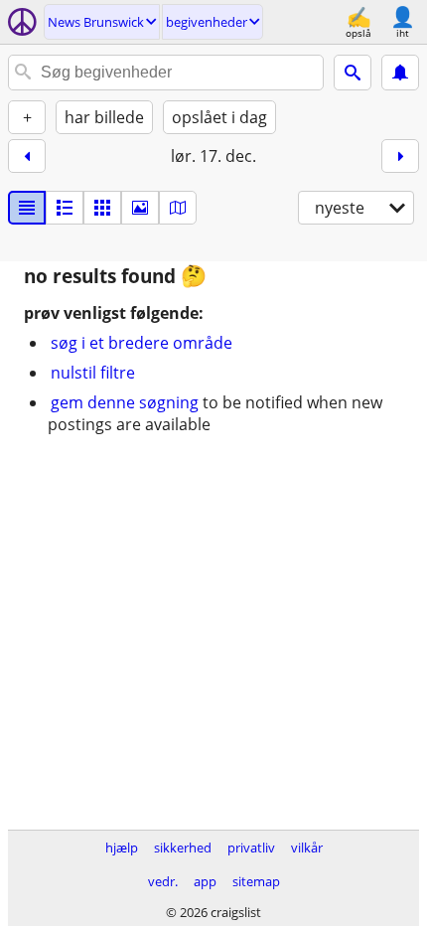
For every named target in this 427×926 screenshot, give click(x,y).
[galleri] (140, 208)
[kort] (178, 208)
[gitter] (102, 208)
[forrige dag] (27, 156)
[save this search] (400, 72)
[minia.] (64, 208)
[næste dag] (400, 156)
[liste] (27, 208)
